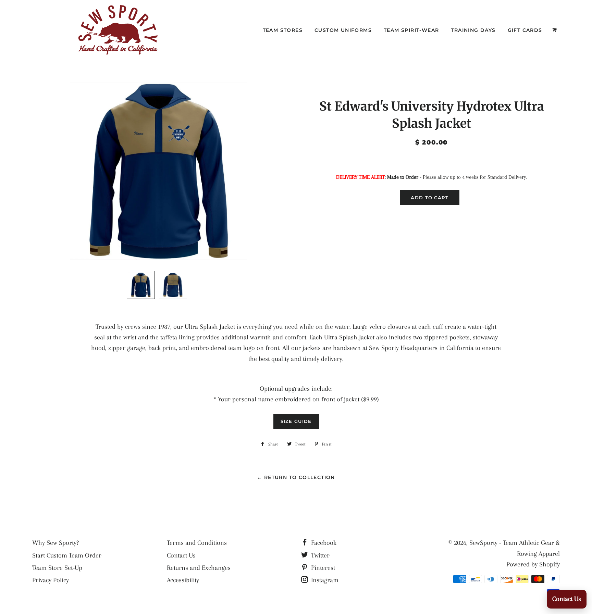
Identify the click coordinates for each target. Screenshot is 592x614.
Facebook (322, 543)
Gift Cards (525, 30)
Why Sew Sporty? (55, 543)
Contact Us (181, 555)
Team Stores (283, 30)
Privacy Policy (50, 580)
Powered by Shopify (533, 564)
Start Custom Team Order (66, 555)
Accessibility (183, 580)
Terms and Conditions (197, 543)
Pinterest (322, 568)
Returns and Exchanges (199, 568)
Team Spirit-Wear (411, 30)
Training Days (473, 30)
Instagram (323, 580)
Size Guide (296, 421)
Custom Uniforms (343, 30)
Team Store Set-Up (57, 568)
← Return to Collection (296, 477)
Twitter (319, 555)
